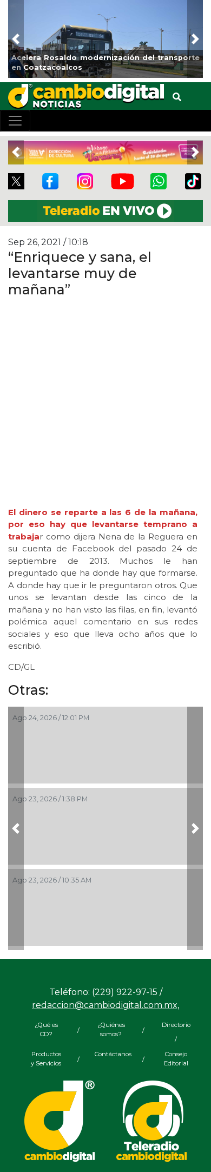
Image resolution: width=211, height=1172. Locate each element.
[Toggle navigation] (15, 120)
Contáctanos (111, 1054)
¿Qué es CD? (46, 1029)
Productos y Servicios (46, 1058)
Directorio (176, 1025)
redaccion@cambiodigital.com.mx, (105, 1005)
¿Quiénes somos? (111, 1029)
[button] (16, 39)
